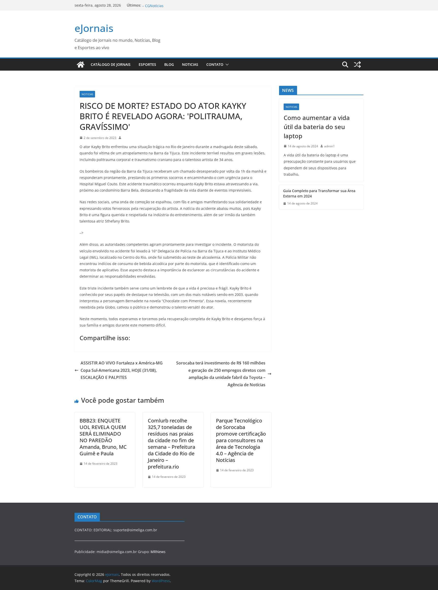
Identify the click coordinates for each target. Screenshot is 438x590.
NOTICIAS (190, 64)
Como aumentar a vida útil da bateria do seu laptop (317, 126)
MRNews (158, 551)
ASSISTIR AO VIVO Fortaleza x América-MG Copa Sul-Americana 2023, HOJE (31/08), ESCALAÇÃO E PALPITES (122, 370)
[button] (226, 64)
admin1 (329, 146)
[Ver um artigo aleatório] (357, 64)
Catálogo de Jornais (111, 64)
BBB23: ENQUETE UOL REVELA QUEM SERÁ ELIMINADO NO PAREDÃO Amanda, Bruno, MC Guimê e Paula (103, 437)
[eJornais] (81, 64)
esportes (147, 64)
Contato (214, 64)
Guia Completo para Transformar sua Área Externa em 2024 (319, 193)
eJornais (94, 28)
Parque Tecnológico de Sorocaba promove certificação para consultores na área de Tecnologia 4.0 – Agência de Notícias (241, 440)
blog (169, 64)
